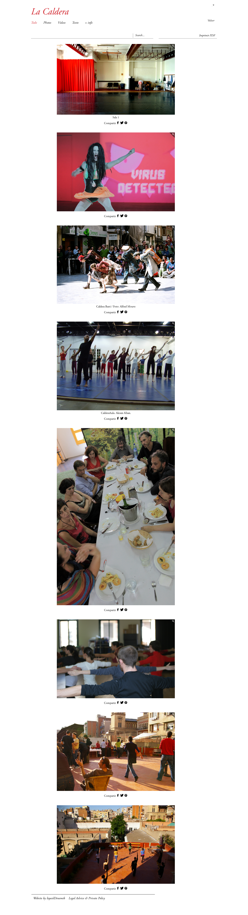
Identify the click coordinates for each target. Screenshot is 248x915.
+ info (88, 23)
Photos (47, 23)
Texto (75, 23)
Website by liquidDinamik (49, 898)
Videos (62, 23)
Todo (34, 23)
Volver (211, 20)
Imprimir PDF (207, 35)
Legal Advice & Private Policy (87, 898)
